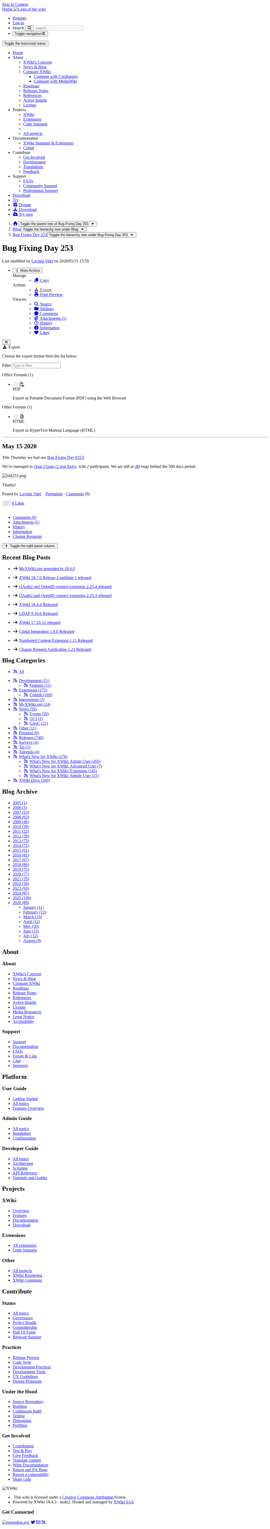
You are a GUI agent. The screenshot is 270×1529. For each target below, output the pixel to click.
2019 (21, 869)
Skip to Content (15, 4)
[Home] (15, 223)
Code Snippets (35, 124)
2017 (21, 860)
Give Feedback (25, 1455)
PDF (17, 389)
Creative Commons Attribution (87, 1497)
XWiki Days (34, 780)
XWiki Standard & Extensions (48, 143)
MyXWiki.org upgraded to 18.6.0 (47, 568)
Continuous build (27, 1411)
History (45, 323)
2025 (22, 898)
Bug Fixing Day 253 (30, 234)
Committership (25, 1327)
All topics (21, 1103)
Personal (29, 733)
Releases (31, 737)
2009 (21, 822)
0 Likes (18, 503)
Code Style (22, 1362)
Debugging (22, 1420)
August (32, 940)
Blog (17, 229)
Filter (7, 365)
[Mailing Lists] (38, 1522)
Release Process (26, 1357)
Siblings (46, 309)
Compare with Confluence (56, 76)
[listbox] (135, 403)
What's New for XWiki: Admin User (65, 761)
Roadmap (31, 86)
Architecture (23, 1163)
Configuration (24, 1138)
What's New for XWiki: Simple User (64, 775)
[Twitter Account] (33, 1522)
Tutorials (29, 752)
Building (20, 1406)
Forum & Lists (25, 1056)
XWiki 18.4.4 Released (38, 604)
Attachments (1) (52, 318)
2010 (21, 826)
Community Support (40, 186)
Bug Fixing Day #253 (65, 457)
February (34, 912)
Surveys (28, 742)
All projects (32, 133)
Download (21, 195)
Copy (44, 280)
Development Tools (29, 1372)
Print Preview (51, 294)
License (29, 105)
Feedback (31, 171)
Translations (33, 166)
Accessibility (23, 1021)
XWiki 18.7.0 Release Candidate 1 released (55, 577)
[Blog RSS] (43, 1522)
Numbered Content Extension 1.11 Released (56, 640)
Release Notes (24, 993)
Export (45, 290)
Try (15, 200)
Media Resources (27, 1012)
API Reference (25, 1173)
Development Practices (32, 1367)
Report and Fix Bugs (30, 1469)
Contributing (23, 1446)
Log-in (18, 23)
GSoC (39, 723)
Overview (21, 1210)
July (30, 936)
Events (39, 714)
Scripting (20, 1168)
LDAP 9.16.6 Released (38, 613)
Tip (24, 747)
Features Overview (28, 1108)
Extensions (32, 119)
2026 (21, 902)
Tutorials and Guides (30, 1177)
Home (18, 52)
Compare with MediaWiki (55, 81)
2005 (20, 803)
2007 (21, 812)
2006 (20, 807)
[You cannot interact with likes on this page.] (6, 503)
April (31, 921)
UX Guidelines (25, 1376)
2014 (21, 845)
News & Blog (34, 67)
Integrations (31, 699)
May (31, 926)
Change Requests (27, 536)
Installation (22, 1133)
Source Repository (28, 1401)
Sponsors (20, 1065)
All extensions (24, 1245)
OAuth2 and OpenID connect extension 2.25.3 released (65, 595)
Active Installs (35, 100)
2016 (21, 855)
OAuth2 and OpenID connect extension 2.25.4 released (65, 586)
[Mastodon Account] (15, 1522)
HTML (19, 421)
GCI (36, 718)
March (32, 917)
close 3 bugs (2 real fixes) (55, 466)
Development (34, 162)
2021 (21, 879)
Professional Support (40, 190)
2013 (21, 841)
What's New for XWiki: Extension (63, 771)
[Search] (29, 28)
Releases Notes (36, 90)
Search (18, 28)
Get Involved (34, 157)
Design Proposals (27, 1381)
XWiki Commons (27, 1280)
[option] (140, 391)
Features (40, 685)
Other (27, 728)
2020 (21, 874)
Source (45, 304)
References (32, 95)
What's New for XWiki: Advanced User (66, 766)
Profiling (20, 1425)
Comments (48, 313)
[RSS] (15, 671)
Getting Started (25, 1099)
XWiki (28, 114)
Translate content (27, 1460)
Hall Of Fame (24, 1332)
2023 (21, 888)
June (31, 931)
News (28, 709)
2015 (21, 850)
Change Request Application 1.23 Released (55, 649)
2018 (21, 864)
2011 (21, 831)
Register (19, 18)
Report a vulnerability (31, 1474)
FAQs (28, 181)
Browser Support (27, 1337)
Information (49, 328)
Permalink (54, 494)
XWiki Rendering (27, 1275)
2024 (21, 893)
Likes (44, 332)
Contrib (41, 695)
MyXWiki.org (34, 704)
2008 (21, 817)
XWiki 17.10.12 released (39, 622)
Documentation (25, 1046)
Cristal (28, 147)
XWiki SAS (124, 1502)
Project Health (24, 1322)
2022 (21, 883)
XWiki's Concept (37, 62)
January (33, 907)
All (21, 671)
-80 (137, 466)
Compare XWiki (37, 71)
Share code (22, 1479)
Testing (19, 1416)
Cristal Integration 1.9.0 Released (46, 631)
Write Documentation (30, 1465)
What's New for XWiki (43, 756)
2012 (21, 836)
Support (19, 1041)
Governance (23, 1318)
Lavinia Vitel (42, 261)
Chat (17, 1060)
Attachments (26, 522)
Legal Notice (23, 1016)
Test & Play (22, 1450)
